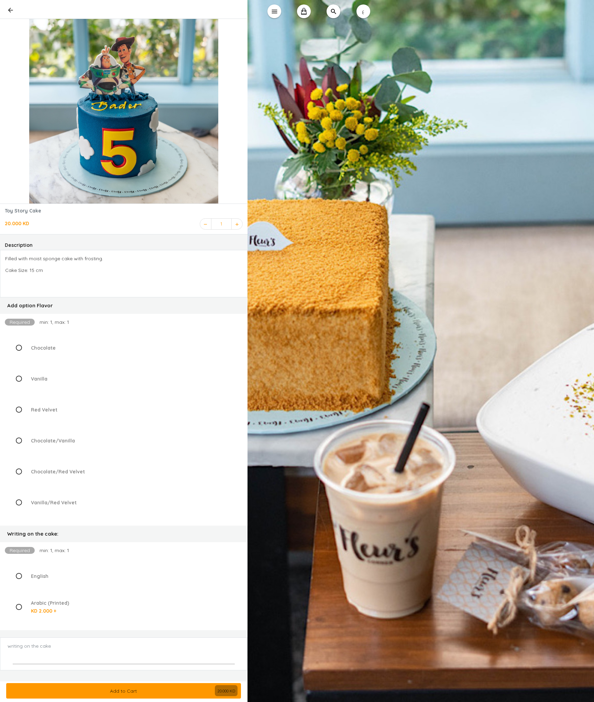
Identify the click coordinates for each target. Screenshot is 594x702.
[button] (124, 305)
